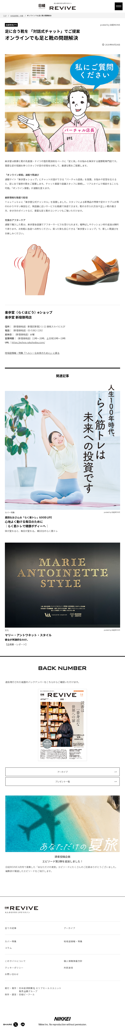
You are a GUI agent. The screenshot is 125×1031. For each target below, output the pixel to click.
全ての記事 (11, 928)
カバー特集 (11, 941)
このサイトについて (15, 961)
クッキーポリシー (14, 967)
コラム (8, 947)
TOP (5, 15)
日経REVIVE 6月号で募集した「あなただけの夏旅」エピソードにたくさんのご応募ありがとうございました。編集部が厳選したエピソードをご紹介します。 (61, 864)
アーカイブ (62, 771)
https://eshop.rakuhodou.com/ (28, 342)
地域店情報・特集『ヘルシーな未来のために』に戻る (32, 353)
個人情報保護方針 (73, 961)
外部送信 (68, 967)
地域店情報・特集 (16, 15)
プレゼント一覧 (62, 781)
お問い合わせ (12, 974)
